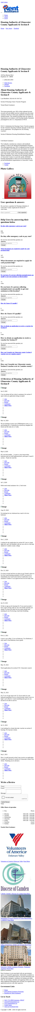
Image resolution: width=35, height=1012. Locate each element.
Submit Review (5, 802)
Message (3, 793)
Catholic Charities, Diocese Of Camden (12, 893)
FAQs (6, 18)
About (6, 16)
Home (6, 15)
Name (2, 786)
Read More (27, 861)
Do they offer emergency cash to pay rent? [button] (13, 226)
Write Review (8, 83)
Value (2, 804)
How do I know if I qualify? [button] (9, 303)
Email (2, 788)
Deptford (16, 28)
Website (6, 84)
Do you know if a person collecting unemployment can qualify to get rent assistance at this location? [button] (17, 275)
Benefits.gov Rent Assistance (12, 993)
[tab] (17, 226)
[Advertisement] (17, 48)
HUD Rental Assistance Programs (14, 991)
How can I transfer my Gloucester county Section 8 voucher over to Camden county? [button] (16, 353)
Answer (3, 245)
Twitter (6, 165)
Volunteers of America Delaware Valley (12, 861)
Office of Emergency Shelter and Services (12, 945)
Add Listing (4, 2)
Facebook (7, 86)
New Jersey (9, 28)
